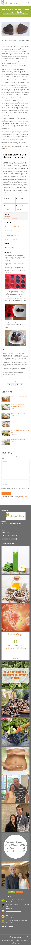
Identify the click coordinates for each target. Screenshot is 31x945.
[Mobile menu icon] (28, 3)
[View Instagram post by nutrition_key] (28, 572)
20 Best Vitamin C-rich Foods (13, 915)
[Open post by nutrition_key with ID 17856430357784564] (15, 875)
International (7, 216)
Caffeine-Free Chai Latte (17, 422)
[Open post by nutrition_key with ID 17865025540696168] (15, 560)
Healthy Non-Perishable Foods (19, 396)
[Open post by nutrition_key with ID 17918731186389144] (15, 589)
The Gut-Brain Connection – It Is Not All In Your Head (17, 905)
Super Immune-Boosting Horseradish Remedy (17, 405)
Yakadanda (19, 937)
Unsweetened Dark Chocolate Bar (13, 226)
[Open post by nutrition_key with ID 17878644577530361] (15, 818)
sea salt (15, 239)
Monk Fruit (16, 235)
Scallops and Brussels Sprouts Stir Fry (20, 431)
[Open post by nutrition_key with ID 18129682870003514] (15, 789)
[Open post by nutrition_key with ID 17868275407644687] (15, 675)
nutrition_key (15, 547)
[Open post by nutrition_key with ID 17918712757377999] (15, 617)
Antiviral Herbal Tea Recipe (18, 413)
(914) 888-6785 (5, 532)
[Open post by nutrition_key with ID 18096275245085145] (15, 646)
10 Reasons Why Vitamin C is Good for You (16, 920)
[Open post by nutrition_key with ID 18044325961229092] (15, 761)
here (7, 148)
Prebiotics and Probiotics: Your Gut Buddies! (16, 899)
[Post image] (6, 399)
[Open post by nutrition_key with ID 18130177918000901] (15, 847)
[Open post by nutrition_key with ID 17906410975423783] (15, 703)
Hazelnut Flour (17, 229)
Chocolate (14, 218)
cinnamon (15, 233)
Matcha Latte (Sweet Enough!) (19, 439)
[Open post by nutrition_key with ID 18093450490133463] (15, 732)
